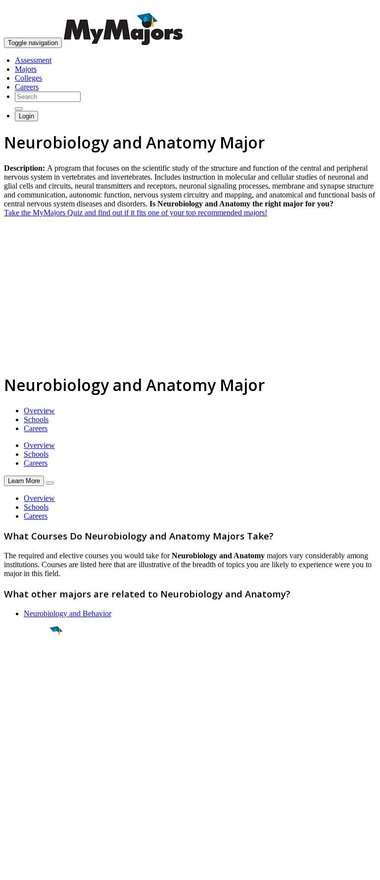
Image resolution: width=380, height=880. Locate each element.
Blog (11, 808)
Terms (13, 867)
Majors (26, 69)
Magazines (21, 790)
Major (27, 664)
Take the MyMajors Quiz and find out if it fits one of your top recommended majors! (135, 212)
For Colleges (24, 782)
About (16, 743)
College (30, 685)
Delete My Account (34, 799)
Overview (39, 410)
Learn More (24, 481)
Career (29, 707)
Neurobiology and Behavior (67, 613)
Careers (27, 87)
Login (26, 116)
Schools (36, 419)
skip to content (356, 7)
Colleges (28, 78)
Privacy (40, 867)
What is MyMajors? (35, 764)
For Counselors (28, 773)
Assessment (33, 60)
